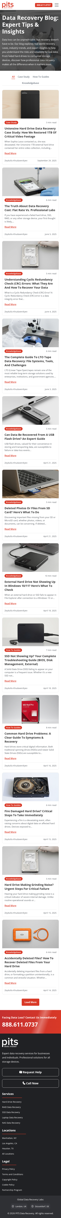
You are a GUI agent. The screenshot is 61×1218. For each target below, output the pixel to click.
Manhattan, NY (9, 1138)
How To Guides (41, 76)
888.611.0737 (20, 1024)
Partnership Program (12, 1190)
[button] (30, 1002)
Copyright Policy (9, 1179)
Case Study (24, 76)
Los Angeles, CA (9, 1143)
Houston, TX (7, 1148)
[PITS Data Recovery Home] (7, 5)
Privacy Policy (8, 1169)
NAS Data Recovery (11, 1122)
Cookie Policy (8, 1184)
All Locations (8, 1153)
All (13, 76)
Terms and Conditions (12, 1174)
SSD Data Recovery (11, 1112)
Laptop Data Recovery (12, 1117)
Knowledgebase (30, 83)
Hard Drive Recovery (11, 1101)
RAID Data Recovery (11, 1107)
